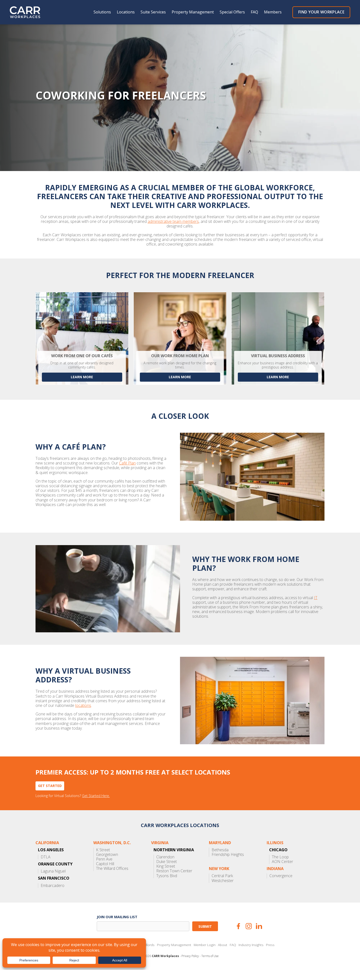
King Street (165, 866)
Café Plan (127, 463)
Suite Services (153, 12)
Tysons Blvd (166, 875)
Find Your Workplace (321, 12)
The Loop (280, 857)
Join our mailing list (117, 917)
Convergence (280, 875)
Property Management (193, 12)
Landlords (147, 945)
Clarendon (165, 857)
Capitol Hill (105, 864)
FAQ (254, 12)
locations (83, 705)
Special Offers (232, 12)
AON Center (282, 861)
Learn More (180, 377)
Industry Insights (251, 945)
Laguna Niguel (53, 871)
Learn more (82, 377)
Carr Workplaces (28, 12)
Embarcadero (52, 885)
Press (270, 945)
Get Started (50, 785)
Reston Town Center (174, 871)
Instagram (249, 926)
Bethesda (220, 850)
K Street (103, 850)
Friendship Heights (228, 854)
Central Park (222, 875)
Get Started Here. (96, 796)
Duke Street (166, 861)
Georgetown (107, 854)
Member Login (205, 945)
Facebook (238, 926)
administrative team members (173, 221)
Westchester (223, 880)
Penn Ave (104, 859)
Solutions (102, 12)
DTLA (45, 857)
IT (315, 597)
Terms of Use (210, 956)
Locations (126, 12)
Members (273, 12)
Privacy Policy (190, 956)
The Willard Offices (112, 868)
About (222, 945)
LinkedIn (259, 926)
